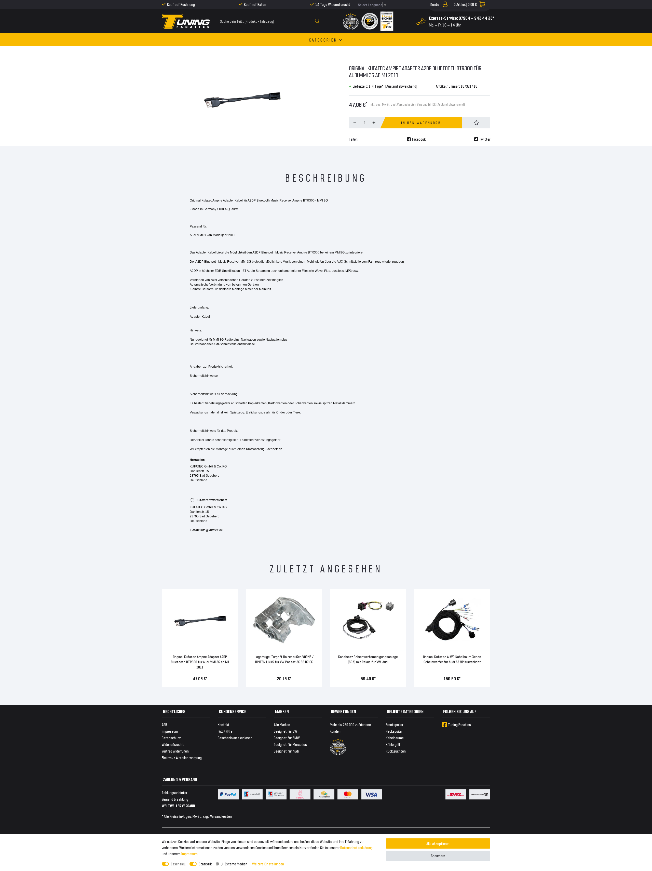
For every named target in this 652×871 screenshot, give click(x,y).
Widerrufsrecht (173, 744)
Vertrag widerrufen (175, 750)
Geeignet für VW (285, 731)
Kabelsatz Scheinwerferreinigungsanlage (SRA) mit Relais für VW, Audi (368, 659)
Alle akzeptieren (438, 843)
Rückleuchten (396, 750)
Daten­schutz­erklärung (356, 847)
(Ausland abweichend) (401, 86)
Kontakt (223, 724)
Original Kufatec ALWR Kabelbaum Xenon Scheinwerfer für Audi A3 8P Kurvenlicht (452, 659)
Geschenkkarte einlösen (235, 737)
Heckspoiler (394, 731)
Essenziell (178, 863)
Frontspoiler (394, 724)
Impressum (189, 853)
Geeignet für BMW (287, 737)
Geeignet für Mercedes (290, 744)
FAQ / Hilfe (225, 731)
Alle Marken (282, 724)
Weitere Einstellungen (268, 863)
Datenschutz (171, 737)
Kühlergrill (393, 744)
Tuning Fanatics (459, 724)
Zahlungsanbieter (174, 792)
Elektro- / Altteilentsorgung (182, 757)
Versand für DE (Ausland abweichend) (441, 104)
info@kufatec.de (211, 530)
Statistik (205, 863)
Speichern (438, 855)
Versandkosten (221, 816)
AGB (164, 724)
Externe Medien (236, 863)
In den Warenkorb (421, 122)
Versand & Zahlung (175, 799)
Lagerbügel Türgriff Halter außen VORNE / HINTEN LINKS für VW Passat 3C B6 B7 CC (284, 659)
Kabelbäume (395, 737)
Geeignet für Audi (286, 750)
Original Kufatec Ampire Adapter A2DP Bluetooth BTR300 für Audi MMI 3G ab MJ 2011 (200, 661)
